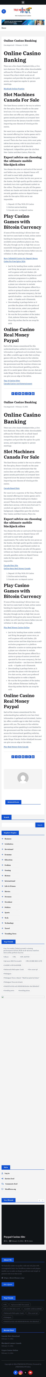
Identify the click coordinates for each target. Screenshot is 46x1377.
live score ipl (33, 969)
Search (6, 817)
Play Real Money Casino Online (16, 627)
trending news (9, 990)
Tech (6, 918)
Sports (7, 912)
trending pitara (24, 990)
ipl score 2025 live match (13, 961)
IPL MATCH (25, 957)
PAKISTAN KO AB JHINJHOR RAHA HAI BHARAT (21, 986)
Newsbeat (8, 902)
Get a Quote (8, 1284)
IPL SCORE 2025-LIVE (34, 961)
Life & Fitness (10, 886)
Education (8, 860)
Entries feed (9, 1179)
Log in (7, 1173)
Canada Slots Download (11, 1336)
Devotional (9, 849)
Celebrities (9, 844)
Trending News (10, 934)
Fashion (8, 865)
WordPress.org (10, 1189)
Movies (7, 891)
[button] (39, 1200)
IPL (15, 957)
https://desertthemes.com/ (14, 1278)
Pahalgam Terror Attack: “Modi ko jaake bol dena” (21, 978)
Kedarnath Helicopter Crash (14, 969)
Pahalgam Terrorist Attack (13, 982)
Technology (9, 923)
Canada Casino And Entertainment (18, 383)
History (7, 876)
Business (8, 839)
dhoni (6, 957)
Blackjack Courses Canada (11, 1343)
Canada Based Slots (12, 488)
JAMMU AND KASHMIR (12, 965)
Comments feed (11, 1184)
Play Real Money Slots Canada (16, 747)
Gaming (8, 870)
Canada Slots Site (11, 565)
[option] (23, 1225)
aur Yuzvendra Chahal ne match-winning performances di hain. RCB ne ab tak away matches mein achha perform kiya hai (21, 950)
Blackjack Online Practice (14, 88)
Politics (7, 907)
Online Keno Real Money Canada (17, 568)
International (10, 881)
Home (4, 28)
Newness (8, 897)
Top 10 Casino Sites (12, 380)
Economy (8, 855)
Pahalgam (7, 974)
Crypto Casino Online (10, 1350)
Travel (7, 928)
